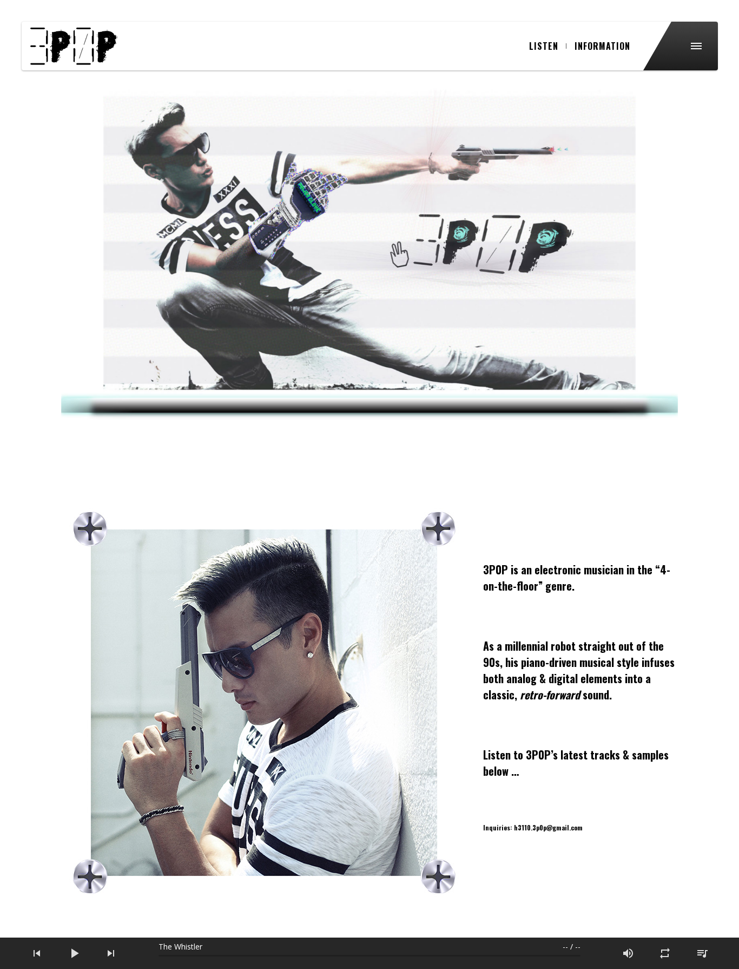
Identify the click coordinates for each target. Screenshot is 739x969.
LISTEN (543, 46)
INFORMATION (602, 46)
